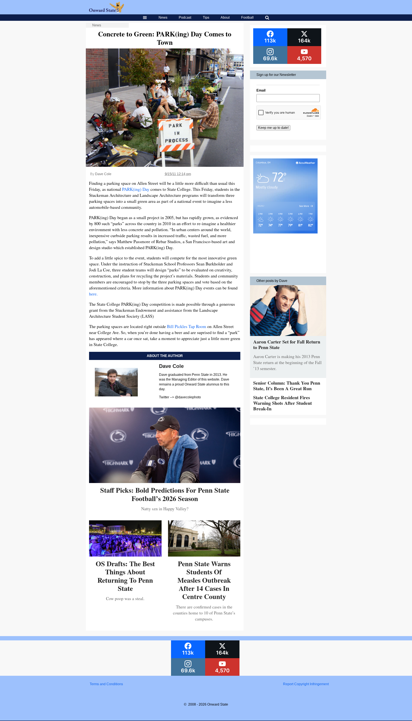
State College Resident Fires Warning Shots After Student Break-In (282, 403)
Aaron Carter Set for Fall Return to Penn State (286, 344)
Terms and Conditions (106, 684)
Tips (206, 17)
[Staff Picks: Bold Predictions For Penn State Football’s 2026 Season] (164, 481)
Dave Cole (103, 174)
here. (93, 294)
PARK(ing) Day (135, 189)
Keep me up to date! (273, 127)
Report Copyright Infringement (306, 684)
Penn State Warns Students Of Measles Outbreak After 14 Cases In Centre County (204, 580)
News (163, 17)
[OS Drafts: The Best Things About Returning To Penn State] (125, 555)
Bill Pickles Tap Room (186, 326)
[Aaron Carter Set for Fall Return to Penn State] (288, 337)
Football (247, 17)
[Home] (106, 11)
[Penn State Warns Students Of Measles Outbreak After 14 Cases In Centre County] (204, 555)
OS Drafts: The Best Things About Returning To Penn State (125, 575)
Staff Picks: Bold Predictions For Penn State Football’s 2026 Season (164, 494)
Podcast (185, 17)
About (225, 17)
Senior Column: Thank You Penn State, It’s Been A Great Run (286, 385)
